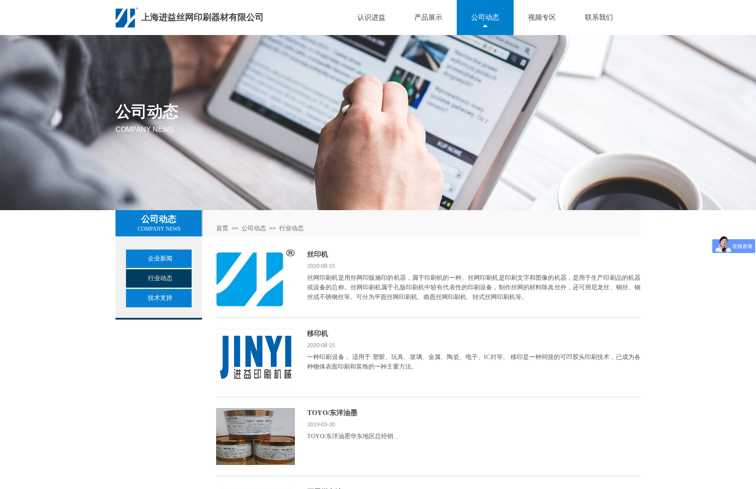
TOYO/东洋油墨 (332, 412)
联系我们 (599, 17)
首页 (222, 228)
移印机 (317, 333)
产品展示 (428, 17)
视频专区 (542, 17)
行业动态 (291, 228)
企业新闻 (160, 258)
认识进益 (371, 17)
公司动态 (485, 17)
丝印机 (317, 254)
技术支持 (160, 298)
